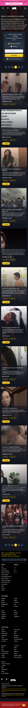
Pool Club (16, 645)
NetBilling (9, 695)
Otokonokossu (4, 653)
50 (18, 67)
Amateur (3, 598)
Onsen (15, 614)
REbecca (16, 651)
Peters (3, 655)
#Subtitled (5, 104)
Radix (15, 647)
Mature (3, 618)
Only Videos (15, 43)
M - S (15, 571)
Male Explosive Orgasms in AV (10, 327)
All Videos (15, 46)
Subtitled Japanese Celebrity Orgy (12, 94)
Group (2, 610)
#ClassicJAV (12, 104)
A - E (15, 567)
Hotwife (3, 612)
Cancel (3, 590)
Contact (3, 588)
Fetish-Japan (4, 639)
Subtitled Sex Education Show (10, 486)
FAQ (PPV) (3, 569)
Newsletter (11, 553)
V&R (2, 667)
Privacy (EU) (4, 584)
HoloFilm (16, 637)
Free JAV (18, 553)
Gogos (15, 631)
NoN (2, 647)
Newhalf (16, 612)
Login (2, 553)
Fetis (2, 637)
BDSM (2, 600)
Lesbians (3, 614)
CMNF (15, 600)
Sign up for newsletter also (15, 59)
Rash (15, 649)
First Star (3, 641)
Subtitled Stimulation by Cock (11, 288)
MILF (15, 610)
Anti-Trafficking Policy (6, 576)
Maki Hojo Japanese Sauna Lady (11, 447)
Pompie (3, 657)
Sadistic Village (17, 655)
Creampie (16, 602)
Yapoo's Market (5, 673)
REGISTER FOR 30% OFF (14, 3)
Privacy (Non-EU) (5, 582)
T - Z (15, 573)
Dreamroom (4, 635)
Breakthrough (4, 604)
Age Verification (5, 571)
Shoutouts (17, 556)
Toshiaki (3, 665)
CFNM (15, 598)
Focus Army (17, 629)
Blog (14, 554)
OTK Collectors (5, 651)
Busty (2, 606)
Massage (3, 616)
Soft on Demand (18, 657)
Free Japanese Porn (6, 554)
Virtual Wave (4, 669)
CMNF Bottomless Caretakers (10, 130)
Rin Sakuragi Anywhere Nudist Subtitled (13, 250)
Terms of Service (5, 573)
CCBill (15, 695)
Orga (2, 649)
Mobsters (3, 645)
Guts (15, 633)
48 (12, 67)
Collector (3, 631)
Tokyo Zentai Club (5, 663)
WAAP (2, 671)
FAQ (2, 567)
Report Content (4, 578)
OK (23, 705)
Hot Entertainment (18, 639)
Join (6, 553)
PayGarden (19, 695)
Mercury (16, 641)
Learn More (17, 705)
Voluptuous (16, 616)
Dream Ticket (4, 633)
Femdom (16, 606)
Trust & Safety (4, 574)
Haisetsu (16, 635)
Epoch (12, 695)
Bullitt (2, 629)
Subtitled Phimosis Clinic (9, 408)
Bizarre (3, 602)
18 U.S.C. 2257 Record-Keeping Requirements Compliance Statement (13, 691)
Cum (15, 604)
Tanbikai (3, 661)
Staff (2, 586)
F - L (15, 569)
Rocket (15, 653)
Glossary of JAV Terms (7, 556)
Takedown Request (5, 580)
